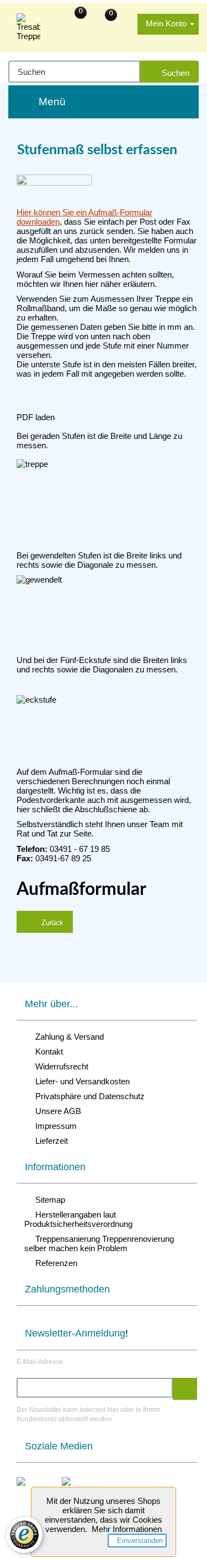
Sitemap (48, 1199)
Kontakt (47, 1051)
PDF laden (36, 417)
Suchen (173, 73)
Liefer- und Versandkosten (80, 1081)
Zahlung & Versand (67, 1036)
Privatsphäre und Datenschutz (88, 1096)
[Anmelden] (185, 1389)
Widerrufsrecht (59, 1066)
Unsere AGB (56, 1111)
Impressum (54, 1126)
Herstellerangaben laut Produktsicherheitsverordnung (78, 1219)
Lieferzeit (49, 1140)
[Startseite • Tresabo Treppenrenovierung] (28, 27)
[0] (125, 18)
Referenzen (54, 1263)
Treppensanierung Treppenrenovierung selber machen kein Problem (99, 1243)
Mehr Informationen (127, 1529)
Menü (52, 101)
